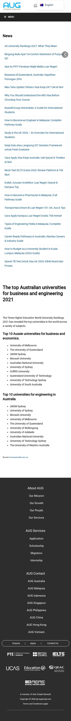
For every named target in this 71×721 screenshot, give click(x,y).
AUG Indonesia (36, 595)
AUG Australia (36, 581)
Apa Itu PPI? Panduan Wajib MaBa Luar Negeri (31, 66)
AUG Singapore (36, 603)
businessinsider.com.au (18, 457)
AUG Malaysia (36, 588)
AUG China (36, 617)
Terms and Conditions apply (35, 704)
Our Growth (36, 503)
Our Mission (36, 495)
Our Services (36, 517)
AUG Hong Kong (36, 624)
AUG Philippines (36, 610)
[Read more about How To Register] (35, 688)
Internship (36, 560)
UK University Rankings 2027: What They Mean (31, 46)
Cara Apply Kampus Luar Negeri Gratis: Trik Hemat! (33, 215)
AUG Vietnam (36, 632)
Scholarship (36, 545)
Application (36, 538)
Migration (36, 553)
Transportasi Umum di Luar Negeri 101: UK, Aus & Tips (35, 207)
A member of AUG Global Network (35, 694)
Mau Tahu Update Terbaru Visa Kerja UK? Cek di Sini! (34, 87)
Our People (36, 510)
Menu (11, 17)
